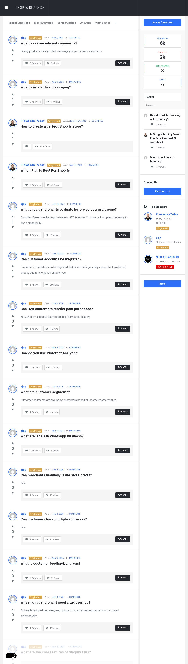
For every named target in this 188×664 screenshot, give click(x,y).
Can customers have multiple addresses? (54, 519)
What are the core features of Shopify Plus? (56, 652)
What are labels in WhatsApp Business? (52, 436)
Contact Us (162, 191)
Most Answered (43, 22)
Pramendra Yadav (33, 120)
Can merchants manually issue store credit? (56, 475)
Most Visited (103, 22)
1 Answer (160, 124)
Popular (150, 96)
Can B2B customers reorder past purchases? (57, 309)
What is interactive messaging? (46, 87)
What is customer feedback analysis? (50, 563)
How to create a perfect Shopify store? (52, 126)
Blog (162, 283)
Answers (85, 22)
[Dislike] (13, 60)
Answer (123, 62)
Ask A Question (162, 22)
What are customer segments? (45, 392)
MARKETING (75, 81)
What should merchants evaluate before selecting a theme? (69, 209)
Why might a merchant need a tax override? (55, 602)
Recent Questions (19, 22)
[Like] (13, 50)
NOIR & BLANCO (165, 257)
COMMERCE (74, 37)
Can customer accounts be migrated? (51, 259)
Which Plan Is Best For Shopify (45, 170)
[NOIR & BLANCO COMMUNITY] (31, 8)
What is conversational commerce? (49, 43)
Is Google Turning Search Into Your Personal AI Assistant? (165, 138)
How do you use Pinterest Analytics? (50, 353)
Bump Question (66, 22)
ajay (23, 37)
